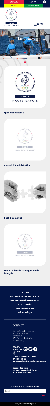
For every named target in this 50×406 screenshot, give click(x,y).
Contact (33, 2)
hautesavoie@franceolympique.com (29, 361)
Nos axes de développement (25, 300)
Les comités (25, 304)
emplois (14, 2)
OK (43, 395)
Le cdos (25, 292)
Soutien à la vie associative (25, 296)
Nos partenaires (25, 308)
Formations (33, 5)
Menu (40, 24)
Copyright (17, 404)
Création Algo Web (29, 404)
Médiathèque (25, 312)
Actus (14, 5)
